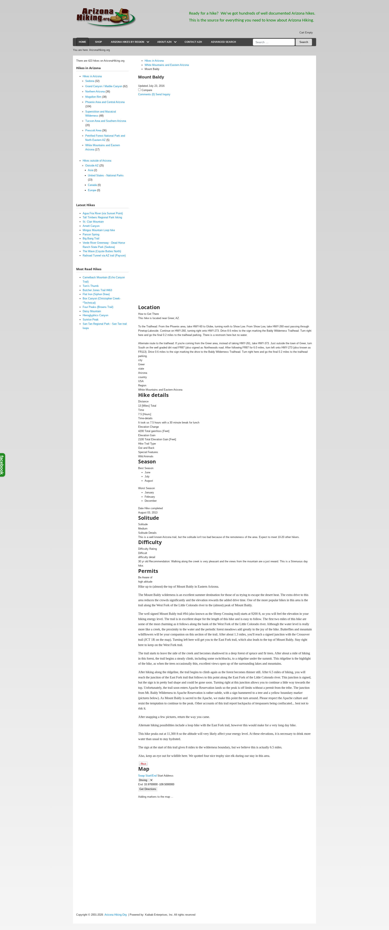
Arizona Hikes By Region (127, 42)
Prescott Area (93, 130)
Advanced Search (223, 42)
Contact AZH (193, 42)
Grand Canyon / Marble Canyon (103, 86)
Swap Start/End (147, 775)
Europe (92, 190)
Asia (90, 170)
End (140, 784)
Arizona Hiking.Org (116, 914)
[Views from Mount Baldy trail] (170, 193)
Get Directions (147, 789)
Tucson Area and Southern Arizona (105, 120)
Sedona (89, 80)
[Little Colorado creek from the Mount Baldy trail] (170, 274)
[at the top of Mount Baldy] (170, 172)
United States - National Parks (106, 175)
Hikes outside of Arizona (97, 160)
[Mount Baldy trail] (170, 253)
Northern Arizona (95, 91)
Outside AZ (91, 165)
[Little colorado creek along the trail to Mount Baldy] (170, 233)
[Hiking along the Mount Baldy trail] (170, 213)
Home (82, 42)
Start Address (165, 775)
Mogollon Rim (93, 96)
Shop (98, 42)
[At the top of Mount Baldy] (170, 152)
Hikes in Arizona (92, 76)
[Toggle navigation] (147, 42)
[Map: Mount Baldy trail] (170, 294)
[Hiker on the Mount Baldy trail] (170, 119)
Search (303, 42)
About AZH (164, 42)
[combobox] (274, 42)
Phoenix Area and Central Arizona (105, 102)
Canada (92, 184)
